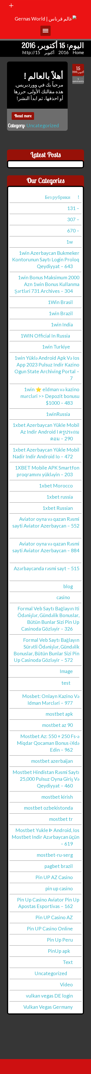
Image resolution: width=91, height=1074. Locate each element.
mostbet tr (61, 819)
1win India (62, 324)
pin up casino (59, 888)
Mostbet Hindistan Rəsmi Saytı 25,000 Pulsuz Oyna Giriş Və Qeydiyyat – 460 (46, 778)
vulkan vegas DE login (49, 995)
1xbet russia (59, 497)
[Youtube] (20, 5)
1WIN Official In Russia (45, 335)
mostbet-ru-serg (55, 855)
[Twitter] (37, 5)
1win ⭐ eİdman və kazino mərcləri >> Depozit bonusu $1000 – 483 (49, 396)
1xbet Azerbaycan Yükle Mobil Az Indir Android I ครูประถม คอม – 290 (46, 432)
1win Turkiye (56, 347)
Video (66, 984)
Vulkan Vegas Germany (48, 1007)
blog (68, 586)
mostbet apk (59, 714)
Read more (23, 115)
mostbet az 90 (57, 725)
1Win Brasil (60, 302)
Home (78, 52)
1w (69, 242)
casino (63, 597)
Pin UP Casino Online (50, 928)
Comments (78, 80)
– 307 (73, 219)
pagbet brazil (58, 866)
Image (66, 671)
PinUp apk (59, 951)
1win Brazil (61, 313)
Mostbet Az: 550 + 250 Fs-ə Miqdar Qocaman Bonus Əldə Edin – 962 (48, 743)
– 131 (73, 208)
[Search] (46, 5)
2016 (63, 52)
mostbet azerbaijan (52, 761)
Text (68, 962)
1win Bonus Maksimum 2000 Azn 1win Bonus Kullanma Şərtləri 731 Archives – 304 (46, 284)
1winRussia (58, 414)
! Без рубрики (62, 197)
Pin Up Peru (60, 940)
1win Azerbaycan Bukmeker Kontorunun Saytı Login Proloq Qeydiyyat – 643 (45, 259)
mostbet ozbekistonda (48, 808)
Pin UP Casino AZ (54, 917)
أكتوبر (49, 52)
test (65, 683)
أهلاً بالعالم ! (43, 76)
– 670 (73, 230)
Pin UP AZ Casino (54, 877)
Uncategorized (42, 125)
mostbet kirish (57, 797)
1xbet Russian (57, 508)
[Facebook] (28, 5)
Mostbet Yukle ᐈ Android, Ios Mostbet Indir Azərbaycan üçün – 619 (45, 837)
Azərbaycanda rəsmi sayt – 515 (46, 568)
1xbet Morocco (56, 485)
